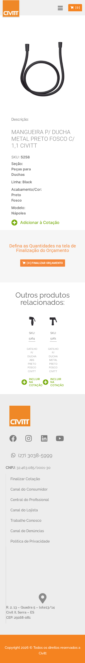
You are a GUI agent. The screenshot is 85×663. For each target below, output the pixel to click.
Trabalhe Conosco (25, 520)
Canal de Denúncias (27, 531)
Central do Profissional (29, 500)
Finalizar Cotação (25, 479)
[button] (60, 8)
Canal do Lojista (24, 510)
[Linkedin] (44, 438)
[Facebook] (13, 438)
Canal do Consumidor (29, 489)
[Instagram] (28, 438)
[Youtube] (60, 438)
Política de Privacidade (30, 541)
